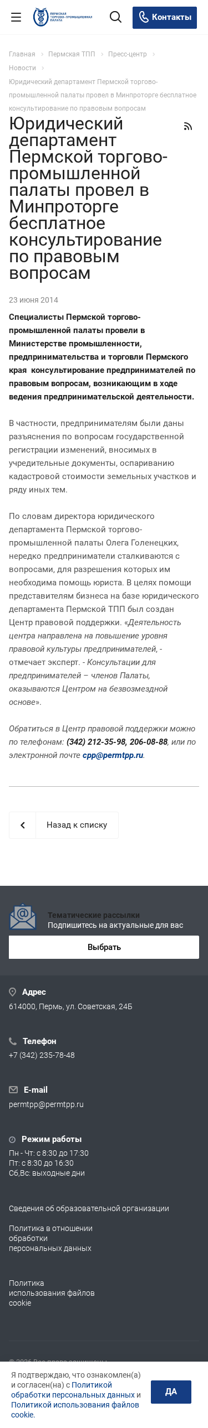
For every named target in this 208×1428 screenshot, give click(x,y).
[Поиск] (115, 18)
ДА (171, 1391)
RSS (188, 126)
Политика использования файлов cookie (52, 1293)
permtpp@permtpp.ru (46, 1104)
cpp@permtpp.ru (113, 755)
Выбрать (104, 947)
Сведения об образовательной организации (89, 1208)
